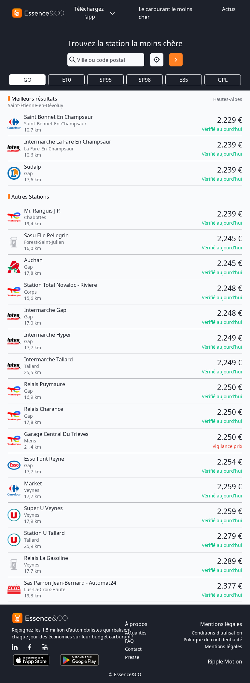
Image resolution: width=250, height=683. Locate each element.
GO (27, 79)
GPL (223, 79)
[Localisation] (156, 59)
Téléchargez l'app (89, 12)
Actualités (135, 633)
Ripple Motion (225, 661)
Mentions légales (223, 646)
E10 (66, 79)
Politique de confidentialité (213, 639)
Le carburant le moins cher (165, 13)
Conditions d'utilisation (217, 633)
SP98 (145, 79)
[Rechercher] (176, 59)
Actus (229, 9)
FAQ (129, 641)
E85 (183, 79)
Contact (133, 649)
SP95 (106, 79)
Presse (132, 657)
